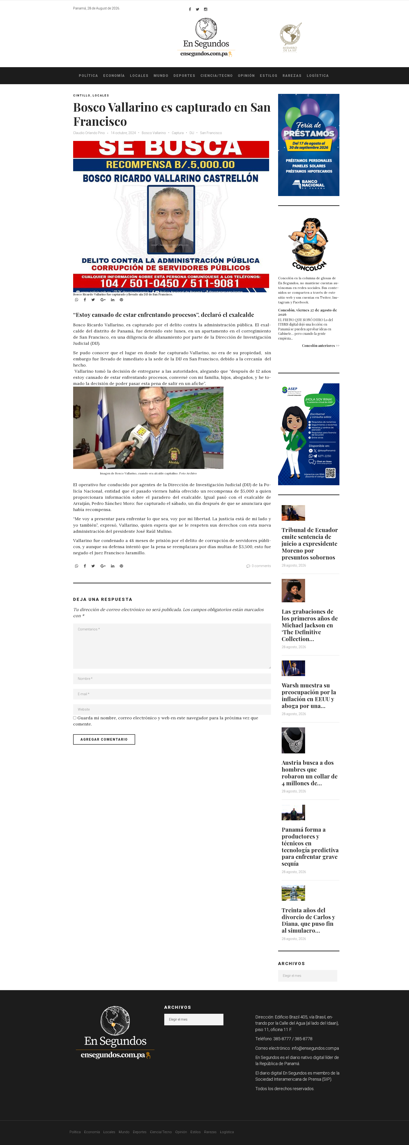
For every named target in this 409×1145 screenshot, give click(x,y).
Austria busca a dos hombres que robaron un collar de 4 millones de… (310, 773)
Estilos (269, 76)
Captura (178, 133)
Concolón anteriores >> (320, 345)
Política (88, 76)
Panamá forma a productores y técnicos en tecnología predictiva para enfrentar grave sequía (310, 846)
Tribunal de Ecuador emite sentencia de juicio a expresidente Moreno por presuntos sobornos (310, 543)
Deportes (184, 76)
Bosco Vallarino (154, 133)
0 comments (261, 566)
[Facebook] (190, 9)
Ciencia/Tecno (216, 76)
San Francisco (211, 133)
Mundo (161, 76)
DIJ (192, 133)
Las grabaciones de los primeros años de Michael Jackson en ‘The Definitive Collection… (310, 624)
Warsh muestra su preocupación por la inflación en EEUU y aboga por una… (309, 695)
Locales (139, 76)
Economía (114, 76)
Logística (318, 76)
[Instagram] (205, 9)
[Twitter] (197, 9)
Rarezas (292, 76)
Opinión (246, 76)
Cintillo (81, 95)
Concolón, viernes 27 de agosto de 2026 (307, 312)
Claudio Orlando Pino (89, 133)
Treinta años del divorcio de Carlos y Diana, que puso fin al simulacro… (308, 920)
